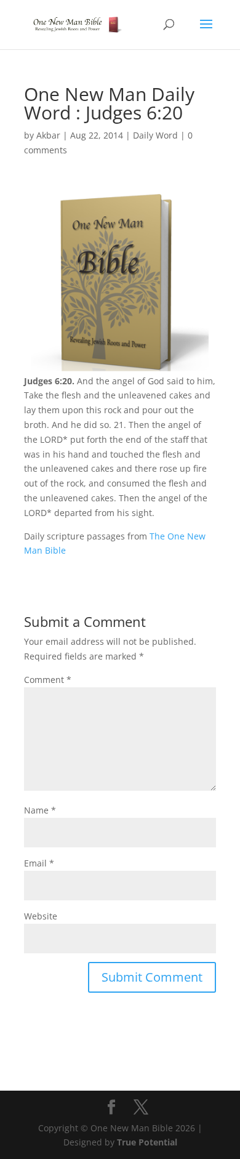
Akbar (48, 135)
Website (40, 916)
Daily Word (155, 135)
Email (39, 863)
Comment (47, 679)
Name (40, 810)
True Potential (147, 1142)
